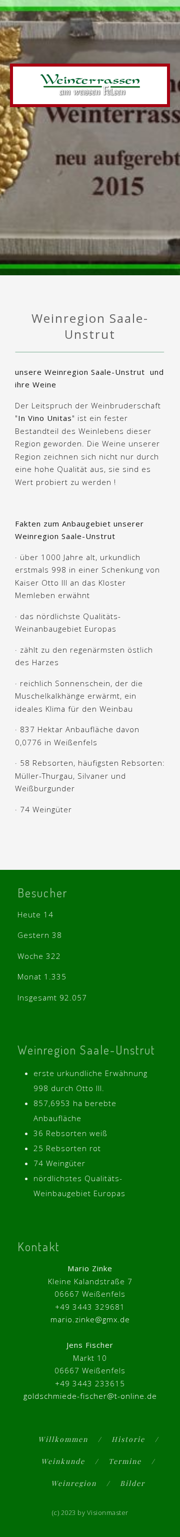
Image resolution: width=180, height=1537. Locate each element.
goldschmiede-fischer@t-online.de (90, 1396)
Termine (125, 1461)
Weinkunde (63, 1461)
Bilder (132, 1483)
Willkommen (63, 1439)
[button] (160, 46)
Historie (128, 1439)
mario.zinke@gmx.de (90, 1319)
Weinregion (73, 1483)
